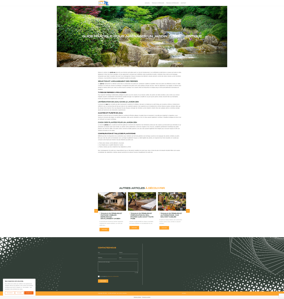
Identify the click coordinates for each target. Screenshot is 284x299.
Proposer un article (146, 297)
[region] (19, 287)
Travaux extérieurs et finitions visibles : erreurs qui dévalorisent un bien (111, 216)
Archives (184, 293)
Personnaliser (10, 293)
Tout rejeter (19, 293)
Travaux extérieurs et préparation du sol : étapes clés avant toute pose (142, 216)
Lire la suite (104, 229)
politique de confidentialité (112, 276)
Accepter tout (29, 293)
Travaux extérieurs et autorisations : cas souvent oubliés (171, 215)
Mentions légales (137, 297)
